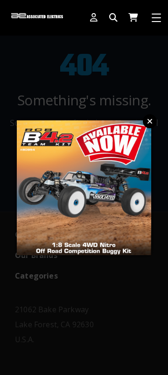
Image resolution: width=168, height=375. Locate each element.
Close (150, 121)
